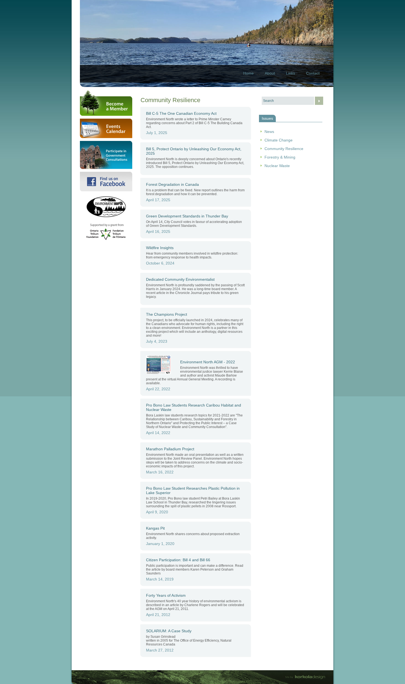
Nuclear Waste (277, 165)
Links (290, 73)
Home (248, 73)
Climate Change (278, 140)
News (269, 131)
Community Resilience (283, 148)
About (270, 73)
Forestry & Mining (279, 157)
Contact (313, 73)
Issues (267, 118)
